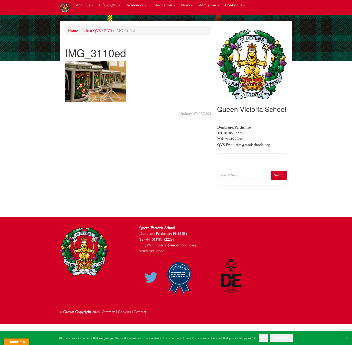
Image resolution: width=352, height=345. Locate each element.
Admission (208, 5)
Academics (135, 5)
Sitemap (108, 311)
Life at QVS (108, 5)
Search (279, 175)
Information (162, 5)
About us (83, 5)
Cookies (124, 311)
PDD (108, 30)
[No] (347, 338)
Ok (263, 338)
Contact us (234, 5)
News (186, 5)
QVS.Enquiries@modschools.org (169, 245)
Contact (140, 311)
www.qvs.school (152, 251)
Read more (281, 338)
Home (73, 30)
